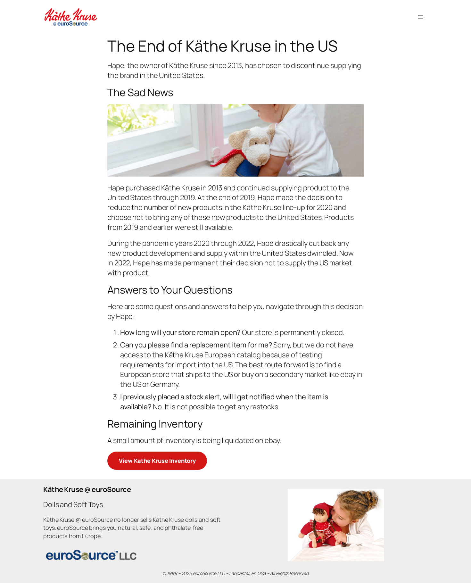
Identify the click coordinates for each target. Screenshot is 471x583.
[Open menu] (421, 17)
